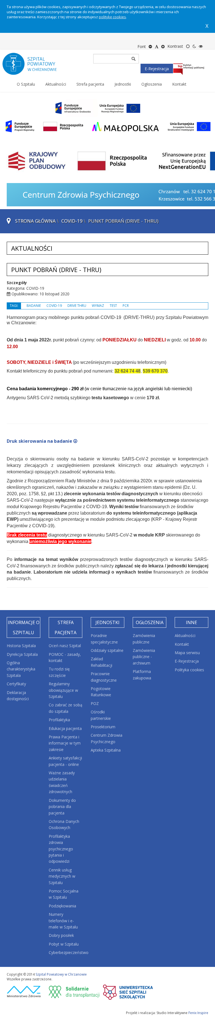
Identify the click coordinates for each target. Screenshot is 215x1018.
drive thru (76, 305)
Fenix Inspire (198, 1012)
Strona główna (35, 221)
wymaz (98, 305)
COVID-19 (72, 221)
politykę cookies (112, 16)
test (113, 305)
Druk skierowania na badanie (39, 441)
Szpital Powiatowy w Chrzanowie (61, 974)
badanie (34, 305)
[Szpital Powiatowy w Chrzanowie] (35, 64)
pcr (126, 305)
